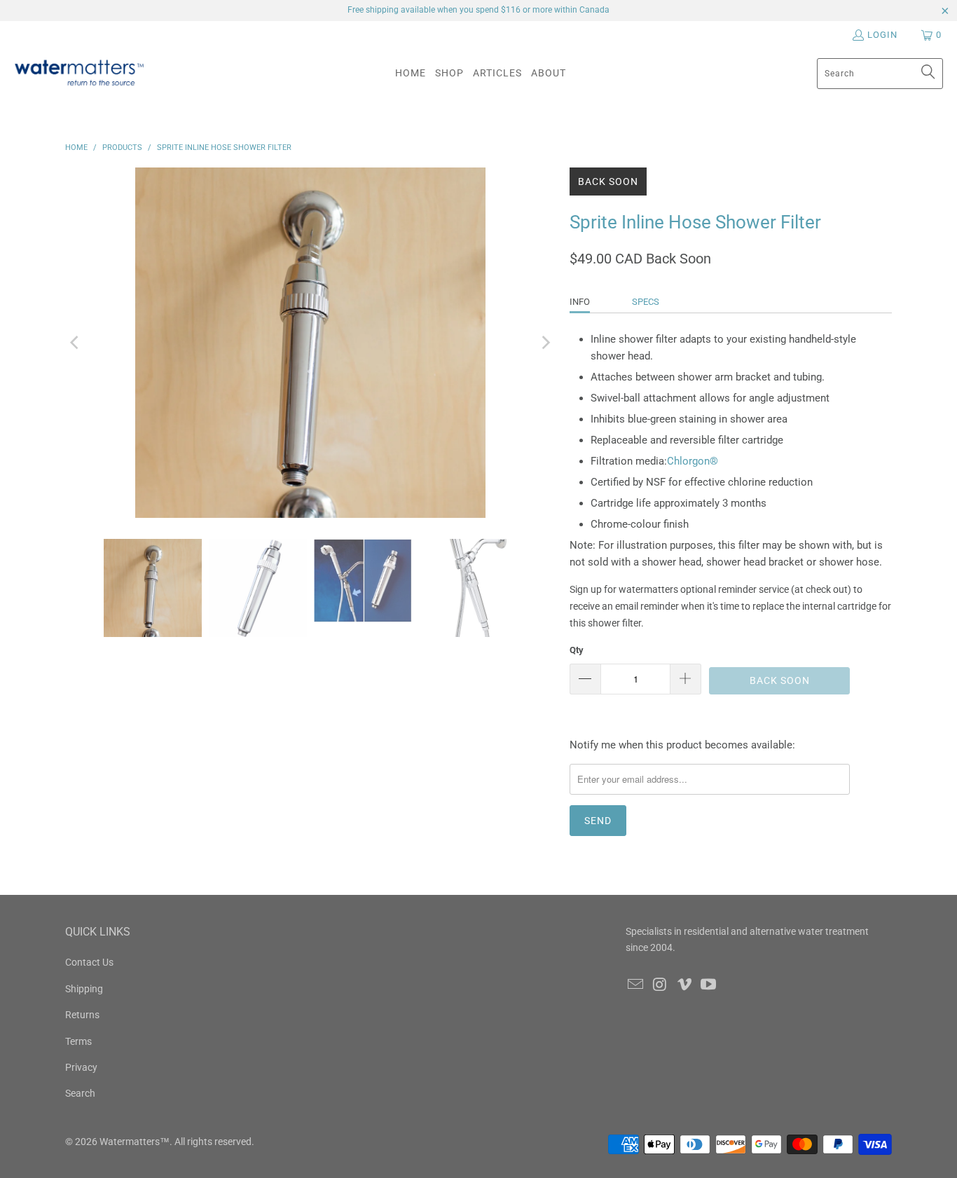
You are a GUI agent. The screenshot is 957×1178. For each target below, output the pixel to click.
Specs (645, 301)
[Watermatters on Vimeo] (684, 985)
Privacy (81, 1067)
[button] (449, 73)
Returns (82, 1014)
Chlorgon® (692, 461)
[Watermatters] (79, 73)
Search (80, 1093)
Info (580, 301)
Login (882, 34)
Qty (577, 650)
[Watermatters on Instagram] (660, 985)
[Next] (545, 342)
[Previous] (75, 342)
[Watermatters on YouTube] (709, 985)
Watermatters (129, 1141)
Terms (78, 1041)
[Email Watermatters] (636, 985)
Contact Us (89, 962)
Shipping (84, 988)
